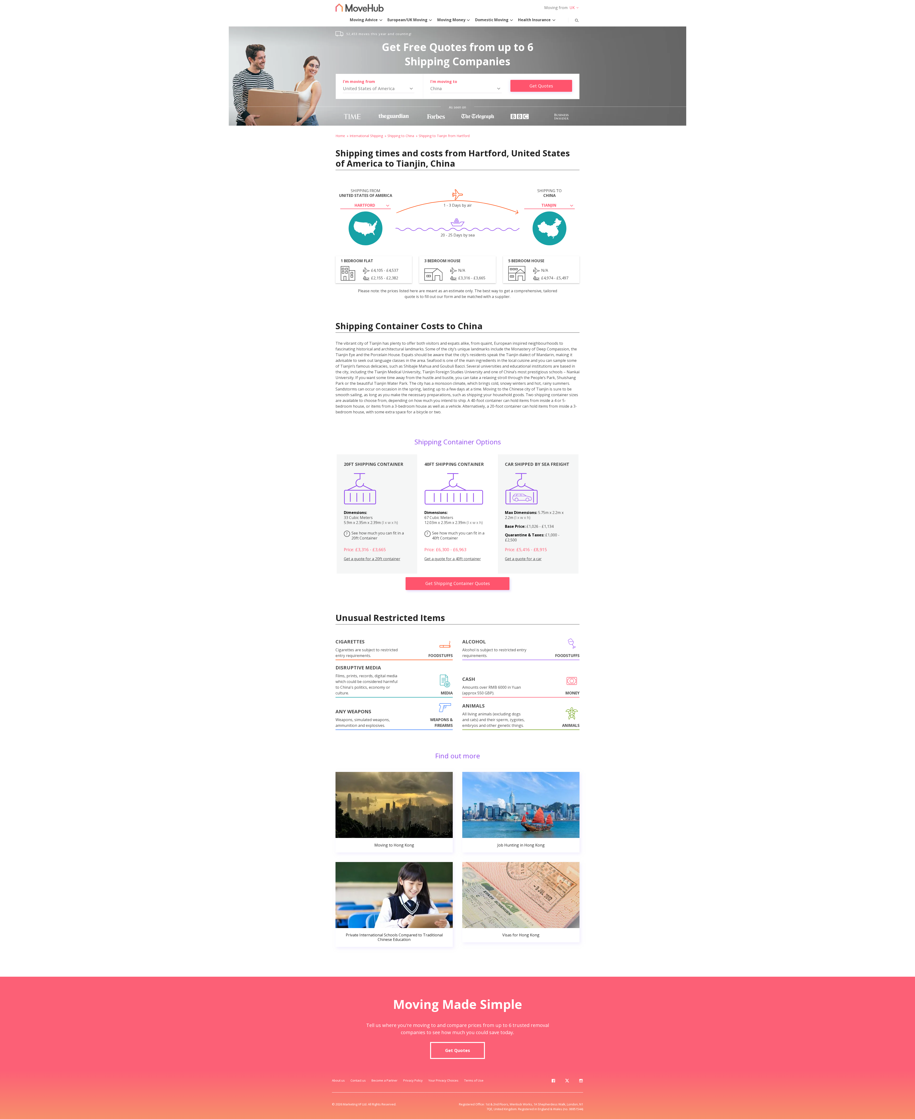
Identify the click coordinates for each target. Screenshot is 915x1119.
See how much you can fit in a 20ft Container (375, 535)
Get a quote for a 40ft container (452, 558)
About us (338, 1080)
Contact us (358, 1080)
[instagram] (581, 1081)
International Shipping (366, 135)
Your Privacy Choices (443, 1080)
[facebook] (553, 1081)
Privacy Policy (413, 1080)
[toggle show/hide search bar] (573, 19)
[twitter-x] (567, 1081)
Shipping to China (400, 135)
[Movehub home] (360, 7)
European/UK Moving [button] (407, 19)
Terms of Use (473, 1080)
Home (340, 135)
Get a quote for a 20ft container (372, 558)
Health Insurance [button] (534, 19)
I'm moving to (443, 81)
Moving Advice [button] (364, 19)
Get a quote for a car (523, 558)
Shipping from (365, 193)
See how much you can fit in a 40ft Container (455, 535)
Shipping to (549, 193)
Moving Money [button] (451, 19)
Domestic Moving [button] (491, 19)
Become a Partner (384, 1080)
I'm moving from (359, 81)
